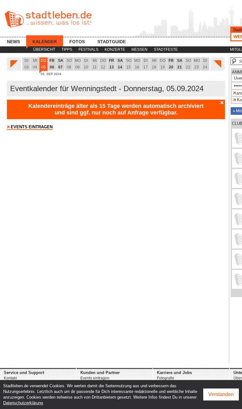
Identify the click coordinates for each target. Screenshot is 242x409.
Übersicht (44, 49)
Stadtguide (111, 41)
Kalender (44, 41)
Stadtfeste (166, 49)
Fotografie (165, 378)
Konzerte (115, 49)
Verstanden (221, 394)
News (13, 41)
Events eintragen (32, 127)
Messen (139, 49)
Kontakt (10, 378)
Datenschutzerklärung (23, 402)
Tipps (66, 49)
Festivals (88, 49)
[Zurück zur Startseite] (48, 19)
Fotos (77, 41)
